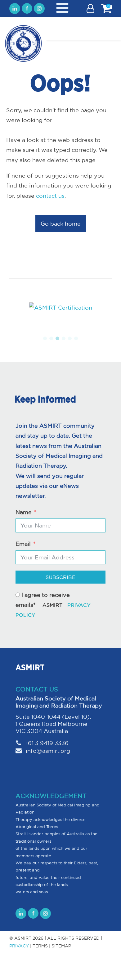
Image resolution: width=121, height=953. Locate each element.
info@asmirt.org (47, 751)
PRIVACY (19, 945)
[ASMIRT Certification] (60, 307)
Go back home (61, 223)
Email (23, 543)
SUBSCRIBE (60, 577)
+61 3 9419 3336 (46, 743)
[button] (45, 338)
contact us (50, 195)
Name (24, 512)
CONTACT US (37, 689)
